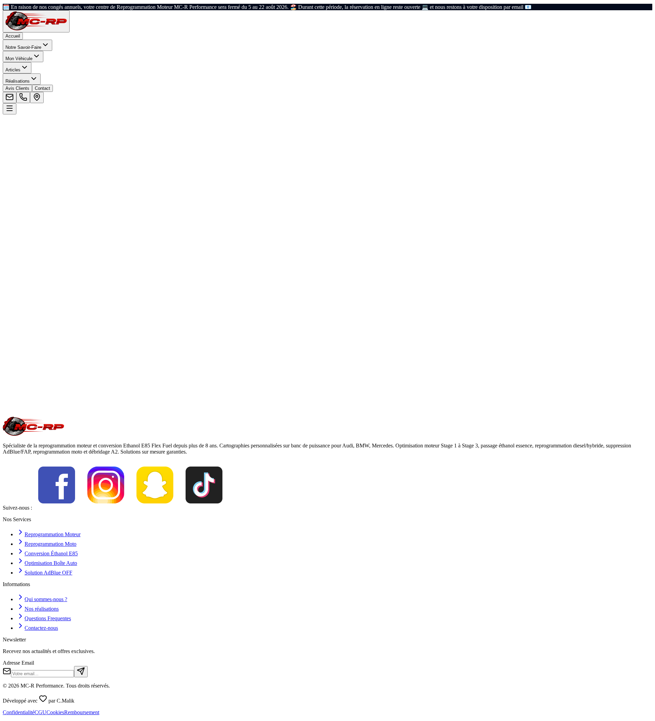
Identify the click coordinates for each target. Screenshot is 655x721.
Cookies (55, 712)
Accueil (12, 36)
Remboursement (81, 712)
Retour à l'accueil (30, 189)
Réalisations (17, 81)
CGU (40, 712)
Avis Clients (17, 88)
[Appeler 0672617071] (23, 97)
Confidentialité (18, 712)
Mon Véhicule (18, 58)
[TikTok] (204, 508)
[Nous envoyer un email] (9, 97)
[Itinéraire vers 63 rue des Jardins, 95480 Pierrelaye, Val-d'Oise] (37, 97)
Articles (12, 69)
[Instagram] (105, 508)
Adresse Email (18, 663)
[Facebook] (56, 508)
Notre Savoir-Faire (23, 47)
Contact (42, 88)
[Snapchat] (154, 508)
